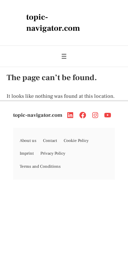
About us (28, 140)
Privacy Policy (52, 153)
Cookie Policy (76, 140)
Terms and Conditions (40, 166)
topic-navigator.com (37, 115)
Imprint (27, 153)
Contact (50, 140)
